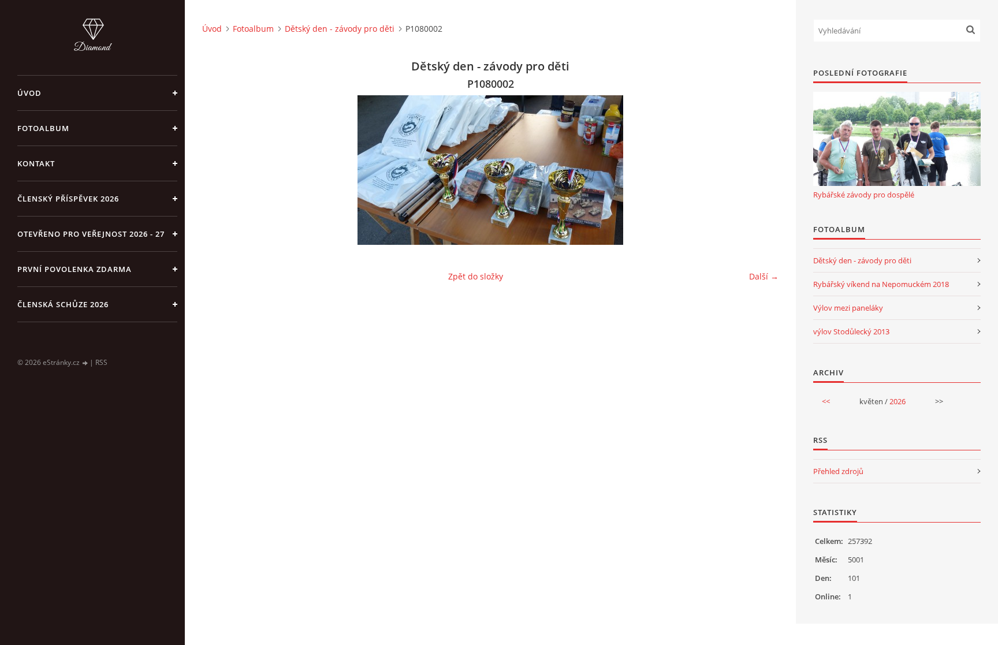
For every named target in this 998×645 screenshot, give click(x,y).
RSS (101, 362)
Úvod (29, 93)
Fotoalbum (43, 128)
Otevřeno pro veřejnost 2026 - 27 (91, 234)
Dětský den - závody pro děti (339, 28)
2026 (897, 401)
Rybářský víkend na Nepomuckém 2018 (881, 284)
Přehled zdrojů (838, 471)
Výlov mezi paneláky (848, 308)
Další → (764, 276)
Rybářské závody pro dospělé (863, 194)
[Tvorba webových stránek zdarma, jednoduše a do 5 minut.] (85, 363)
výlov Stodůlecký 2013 (851, 331)
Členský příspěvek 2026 (68, 198)
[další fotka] (760, 170)
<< (826, 401)
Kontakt (36, 163)
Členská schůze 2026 (63, 304)
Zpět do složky (475, 276)
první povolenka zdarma (74, 269)
